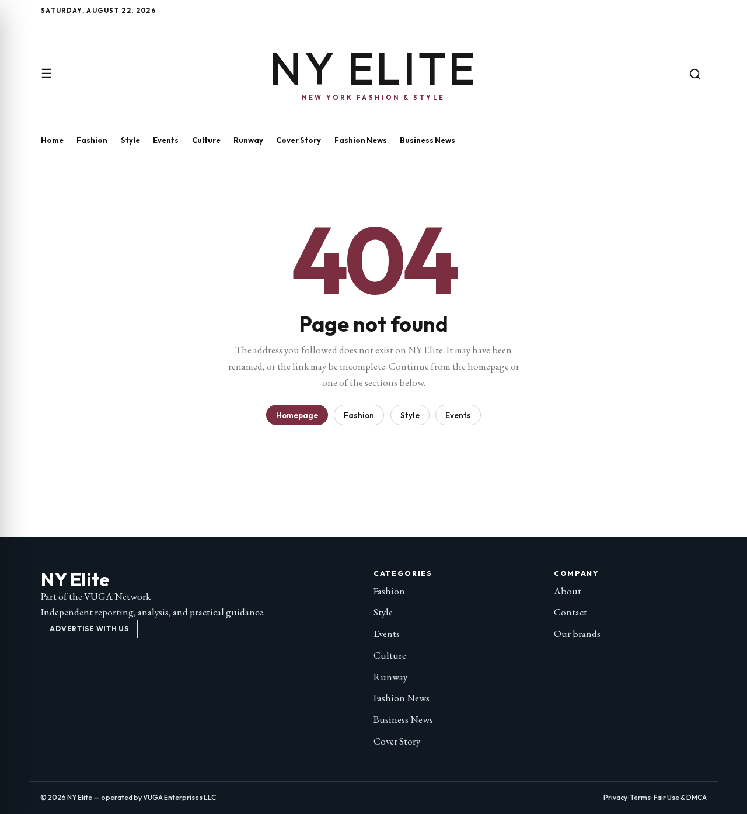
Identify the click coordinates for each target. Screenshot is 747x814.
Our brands (577, 633)
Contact (570, 612)
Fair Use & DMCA (680, 797)
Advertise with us (89, 628)
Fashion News (360, 140)
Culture (206, 140)
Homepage (297, 415)
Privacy (615, 797)
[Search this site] (695, 74)
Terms (640, 797)
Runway (248, 140)
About (567, 591)
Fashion (91, 140)
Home (52, 140)
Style (130, 140)
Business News (427, 140)
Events (166, 140)
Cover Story (298, 140)
